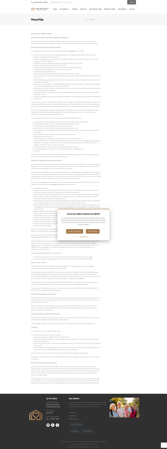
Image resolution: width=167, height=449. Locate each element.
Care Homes (64, 9)
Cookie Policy (72, 416)
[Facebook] (48, 425)
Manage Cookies (83, 236)
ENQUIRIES (132, 2)
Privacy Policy (72, 413)
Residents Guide (109, 9)
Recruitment (122, 9)
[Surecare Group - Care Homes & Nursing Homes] (39, 9)
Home (55, 9)
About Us (83, 9)
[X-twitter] (52, 425)
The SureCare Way (95, 9)
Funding (75, 9)
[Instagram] (57, 425)
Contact (132, 9)
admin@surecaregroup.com (56, 2)
